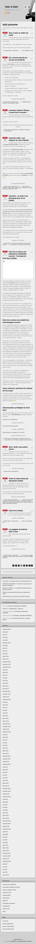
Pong (29, 502)
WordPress (14, 941)
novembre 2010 (7, 759)
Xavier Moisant (27, 244)
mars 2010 (5, 780)
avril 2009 (5, 810)
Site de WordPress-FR (8, 929)
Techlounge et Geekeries (24, 129)
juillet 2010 (5, 769)
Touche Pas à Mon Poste (11, 144)
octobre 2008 (6, 826)
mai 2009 (5, 807)
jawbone (11, 556)
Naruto (21, 502)
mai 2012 (5, 710)
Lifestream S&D (6, 895)
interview (31, 439)
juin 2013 (5, 675)
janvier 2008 (6, 850)
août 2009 (5, 799)
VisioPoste (24, 175)
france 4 (24, 186)
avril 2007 (5, 872)
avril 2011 (5, 745)
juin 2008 (5, 837)
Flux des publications (8, 923)
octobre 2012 (6, 696)
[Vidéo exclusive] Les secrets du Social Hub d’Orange (16, 596)
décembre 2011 (6, 723)
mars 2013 (5, 683)
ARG (28, 101)
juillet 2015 (5, 632)
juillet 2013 (5, 672)
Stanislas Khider (7, 50)
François (5, 608)
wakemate (5, 557)
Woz (4, 522)
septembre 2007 (7, 861)
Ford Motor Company (18, 439)
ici (18, 237)
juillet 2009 (5, 802)
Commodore (23, 500)
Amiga (31, 499)
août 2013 (5, 669)
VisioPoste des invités (17, 149)
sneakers (26, 556)
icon (7, 556)
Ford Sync (25, 439)
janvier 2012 (6, 721)
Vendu (4, 911)
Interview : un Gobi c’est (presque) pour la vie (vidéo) (18, 198)
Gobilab (21, 244)
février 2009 (6, 815)
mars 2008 (5, 845)
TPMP (15, 188)
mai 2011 (5, 742)
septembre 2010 (7, 764)
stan (32, 50)
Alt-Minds (24, 101)
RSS (9, 13)
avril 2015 (5, 637)
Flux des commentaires (8, 926)
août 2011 (5, 734)
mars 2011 (5, 748)
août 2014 (5, 645)
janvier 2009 (6, 818)
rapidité (27, 50)
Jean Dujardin (11, 187)
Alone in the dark (26, 499)
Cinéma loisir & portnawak (9, 884)
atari (4, 500)
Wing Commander (13, 503)
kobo (14, 556)
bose (24, 555)
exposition (29, 500)
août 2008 (5, 831)
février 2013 (6, 686)
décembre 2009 (7, 788)
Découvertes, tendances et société (20, 243)
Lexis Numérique (10, 103)
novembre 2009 (7, 791)
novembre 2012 (7, 694)
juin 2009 (5, 804)
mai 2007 (5, 869)
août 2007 (5, 864)
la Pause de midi (7, 892)
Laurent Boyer (18, 187)
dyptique (31, 555)
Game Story (5, 502)
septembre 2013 (7, 667)
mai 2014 (5, 650)
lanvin (17, 556)
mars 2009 (5, 812)
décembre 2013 (7, 661)
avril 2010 (5, 777)
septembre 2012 (7, 699)
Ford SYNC (12, 283)
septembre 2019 (7, 629)
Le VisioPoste (24, 187)
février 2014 (6, 656)
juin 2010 (5, 772)
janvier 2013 (6, 688)
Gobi (18, 244)
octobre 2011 (6, 729)
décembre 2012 (7, 691)
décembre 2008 (7, 821)
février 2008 (6, 847)
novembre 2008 (7, 823)
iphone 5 (10, 130)
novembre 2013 (7, 664)
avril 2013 (5, 680)
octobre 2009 (6, 794)
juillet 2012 (5, 704)
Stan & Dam (17, 939)
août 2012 (5, 702)
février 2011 (5, 750)
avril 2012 (5, 713)
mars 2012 (5, 715)
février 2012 (6, 718)
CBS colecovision (16, 500)
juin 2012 (5, 707)
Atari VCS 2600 (8, 500)
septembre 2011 (7, 731)
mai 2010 (5, 775)
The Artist (30, 187)
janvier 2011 (6, 753)
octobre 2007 (6, 858)
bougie (27, 555)
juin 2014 (5, 648)
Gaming (4, 556)
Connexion (5, 921)
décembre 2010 (7, 756)
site (30, 50)
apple (6, 130)
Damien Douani (7, 101)
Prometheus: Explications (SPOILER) (17, 606)
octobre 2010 (6, 761)
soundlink (30, 556)
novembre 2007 (7, 856)
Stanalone (5, 900)
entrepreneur (14, 244)
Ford (12, 439)
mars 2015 (5, 640)
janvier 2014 (6, 659)
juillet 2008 (5, 834)
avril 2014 (5, 653)
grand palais (11, 502)
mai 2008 (5, 839)
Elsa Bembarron (16, 414)
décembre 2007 (7, 853)
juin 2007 (5, 866)
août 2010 (5, 767)
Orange (16, 103)
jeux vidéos (17, 502)
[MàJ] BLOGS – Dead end (16, 608)
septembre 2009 (7, 796)
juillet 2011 (5, 737)
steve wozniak (28, 521)
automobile (7, 439)
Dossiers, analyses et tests (9, 889)
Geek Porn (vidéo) (16, 511)
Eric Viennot (11, 64)
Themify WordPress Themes (25, 941)
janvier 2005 (6, 875)
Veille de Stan (6, 908)
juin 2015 (5, 634)
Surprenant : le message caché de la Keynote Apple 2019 (17, 581)
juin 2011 (5, 740)
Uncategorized (6, 906)
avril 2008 (5, 842)
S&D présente (15, 50)
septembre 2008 (7, 829)
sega (7, 503)
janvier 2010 (6, 785)
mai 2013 (5, 678)
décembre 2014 (7, 642)
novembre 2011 (6, 726)
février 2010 (6, 783)
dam (24, 50)
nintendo (26, 502)
